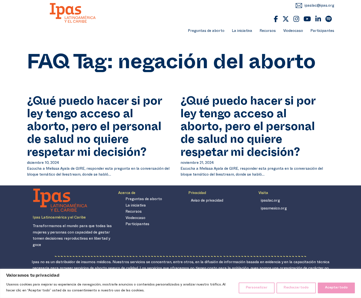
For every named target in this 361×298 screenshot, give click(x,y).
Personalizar (256, 288)
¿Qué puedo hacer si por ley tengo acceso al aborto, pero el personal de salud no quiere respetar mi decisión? (94, 128)
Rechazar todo (296, 288)
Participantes (322, 31)
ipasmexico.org (274, 209)
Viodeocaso (293, 31)
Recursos (268, 31)
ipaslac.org (270, 201)
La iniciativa (242, 31)
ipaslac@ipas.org (319, 6)
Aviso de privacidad (207, 201)
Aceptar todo (336, 288)
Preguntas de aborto (206, 31)
